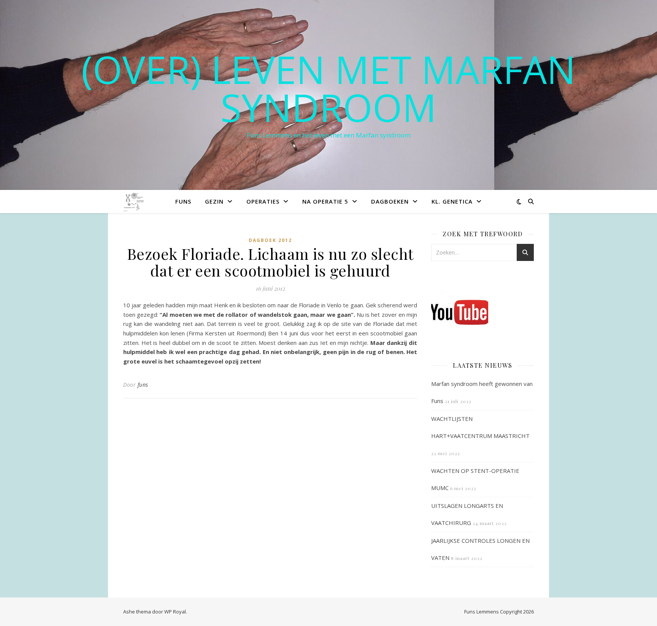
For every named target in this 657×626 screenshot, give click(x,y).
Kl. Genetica (452, 201)
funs (143, 384)
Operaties (262, 201)
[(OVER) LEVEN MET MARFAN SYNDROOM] (134, 201)
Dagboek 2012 (270, 240)
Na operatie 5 (325, 201)
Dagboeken (390, 201)
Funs (183, 201)
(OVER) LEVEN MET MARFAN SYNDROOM (328, 88)
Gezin (214, 201)
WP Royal (175, 611)
